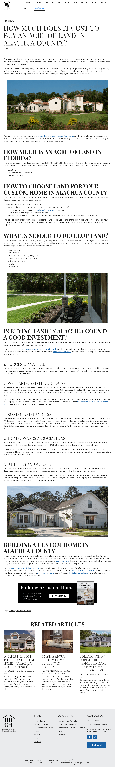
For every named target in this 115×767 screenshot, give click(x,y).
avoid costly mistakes (62, 352)
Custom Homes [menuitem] (41, 724)
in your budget (62, 561)
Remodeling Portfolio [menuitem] (67, 721)
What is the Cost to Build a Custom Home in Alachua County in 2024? (19, 661)
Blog (104, 3)
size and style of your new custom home (56, 136)
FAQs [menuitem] (60, 731)
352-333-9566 (93, 721)
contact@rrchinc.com (97, 725)
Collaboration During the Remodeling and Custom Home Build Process (93, 663)
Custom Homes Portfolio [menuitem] (69, 724)
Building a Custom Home (20, 611)
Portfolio (42, 3)
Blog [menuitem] (36, 738)
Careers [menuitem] (61, 735)
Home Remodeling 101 (59, 673)
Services (28, 3)
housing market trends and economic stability (37, 349)
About (27, 8)
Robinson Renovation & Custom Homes (23, 568)
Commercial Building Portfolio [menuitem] (71, 728)
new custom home (45, 573)
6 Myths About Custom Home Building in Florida (53, 661)
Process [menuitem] (37, 731)
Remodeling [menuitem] (39, 721)
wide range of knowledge (83, 570)
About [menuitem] (37, 735)
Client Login (70, 3)
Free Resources (89, 3)
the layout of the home (46, 210)
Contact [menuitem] (37, 742)
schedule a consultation (78, 573)
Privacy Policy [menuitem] (66, 760)
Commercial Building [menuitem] (43, 728)
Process (55, 3)
